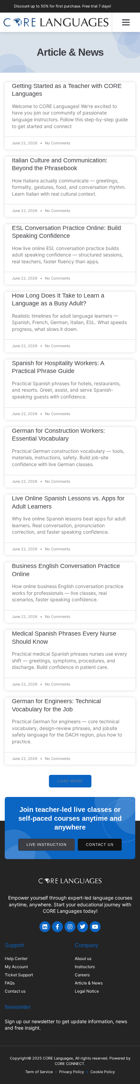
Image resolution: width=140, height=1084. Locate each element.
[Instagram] (70, 926)
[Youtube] (95, 926)
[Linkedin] (44, 926)
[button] (126, 22)
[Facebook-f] (57, 926)
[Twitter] (82, 926)
